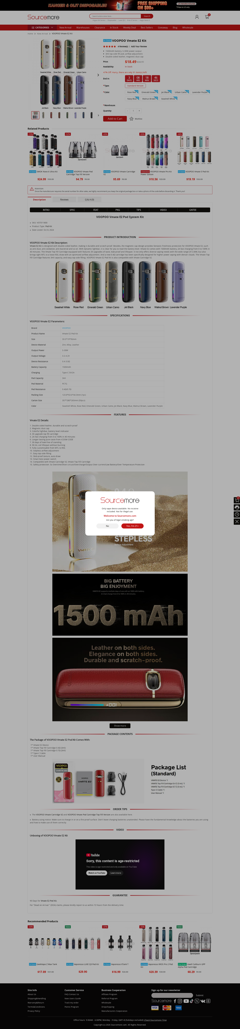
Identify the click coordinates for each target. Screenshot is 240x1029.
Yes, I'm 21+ (132, 526)
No (107, 526)
